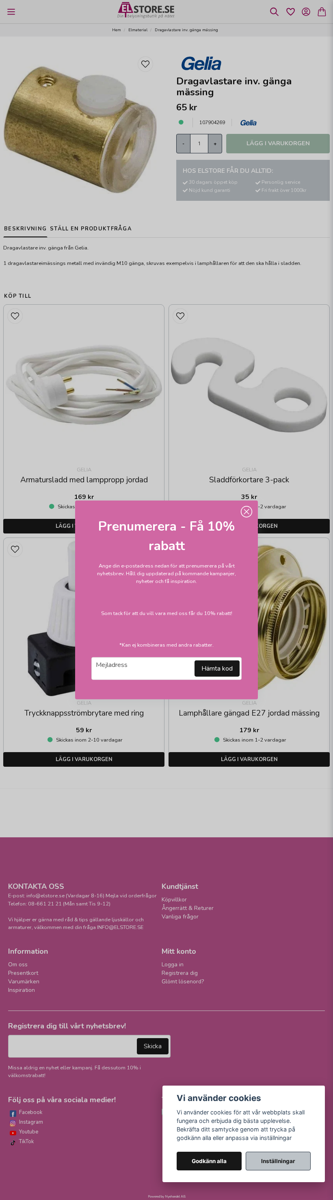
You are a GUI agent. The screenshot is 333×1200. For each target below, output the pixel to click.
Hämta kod (217, 668)
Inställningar (278, 1161)
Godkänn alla (209, 1161)
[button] (246, 512)
